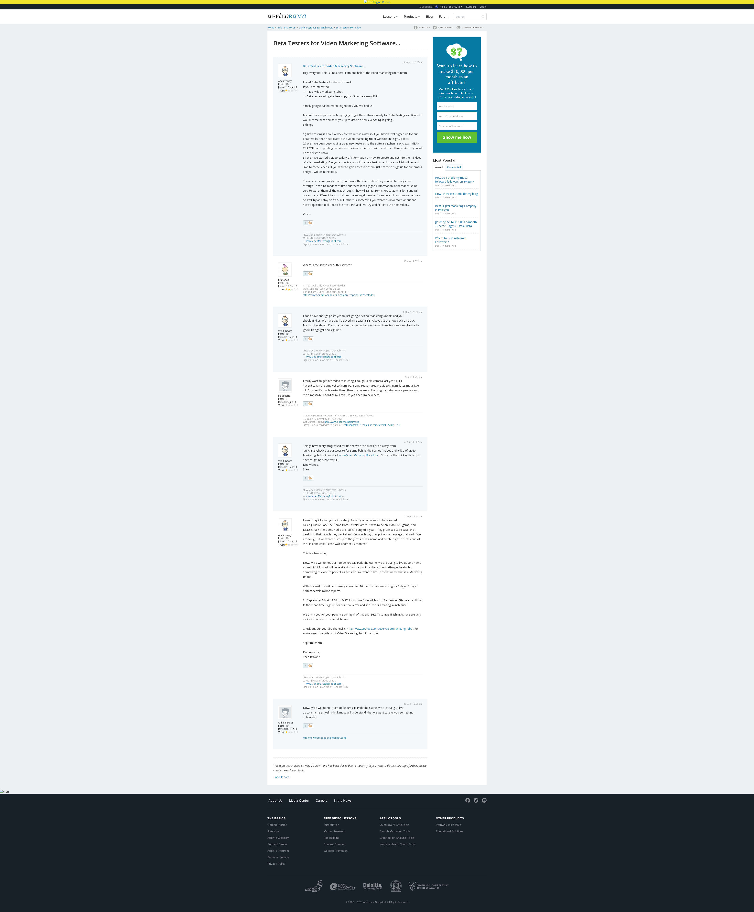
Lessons (389, 16)
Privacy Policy (276, 863)
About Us (275, 800)
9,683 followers (446, 27)
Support (471, 6)
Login (483, 6)
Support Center (277, 844)
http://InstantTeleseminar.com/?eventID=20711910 (372, 425)
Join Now (273, 831)
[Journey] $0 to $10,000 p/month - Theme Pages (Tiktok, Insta (456, 224)
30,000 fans (424, 27)
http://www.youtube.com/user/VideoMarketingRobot (380, 628)
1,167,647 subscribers (472, 27)
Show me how (457, 137)
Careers (321, 800)
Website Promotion (336, 850)
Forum (443, 16)
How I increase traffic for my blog (456, 194)
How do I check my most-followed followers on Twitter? (454, 179)
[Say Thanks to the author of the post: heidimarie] (308, 403)
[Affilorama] (287, 15)
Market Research (334, 831)
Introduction (331, 824)
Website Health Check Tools (397, 844)
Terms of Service (278, 857)
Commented (454, 167)
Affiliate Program (278, 850)
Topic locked (281, 777)
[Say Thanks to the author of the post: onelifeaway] (308, 222)
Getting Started (277, 824)
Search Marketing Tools (395, 831)
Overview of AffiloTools (394, 824)
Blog (429, 16)
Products (411, 16)
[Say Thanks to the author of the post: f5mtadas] (308, 273)
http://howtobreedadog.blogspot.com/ (325, 737)
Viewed (439, 167)
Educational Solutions (449, 831)
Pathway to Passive (448, 824)
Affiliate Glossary (278, 837)
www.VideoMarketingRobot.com (323, 241)
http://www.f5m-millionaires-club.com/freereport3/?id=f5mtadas (338, 295)
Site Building (331, 837)
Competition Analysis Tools (397, 837)
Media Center (299, 800)
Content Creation (334, 844)
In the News (342, 800)
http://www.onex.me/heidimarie (341, 422)
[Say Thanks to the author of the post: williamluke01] (308, 726)
